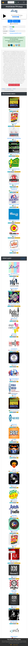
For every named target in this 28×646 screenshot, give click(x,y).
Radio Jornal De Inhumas (14, 169)
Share (10, 21)
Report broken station (14, 84)
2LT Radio (14, 439)
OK (11, 644)
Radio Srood (14, 424)
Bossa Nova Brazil (14, 108)
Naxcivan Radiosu (14, 288)
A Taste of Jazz (14, 620)
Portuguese (12, 31)
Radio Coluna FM (14, 235)
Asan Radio (14, 333)
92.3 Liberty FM (14, 273)
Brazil (11, 26)
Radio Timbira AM (14, 250)
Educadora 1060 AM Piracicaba (14, 138)
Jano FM (14, 470)
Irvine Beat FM (14, 348)
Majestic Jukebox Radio (14, 303)
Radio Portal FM (14, 636)
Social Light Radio (14, 363)
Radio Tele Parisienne (14, 378)
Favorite (16, 21)
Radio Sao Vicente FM (14, 183)
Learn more (15, 644)
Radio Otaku (14, 590)
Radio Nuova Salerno (14, 484)
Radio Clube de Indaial (14, 204)
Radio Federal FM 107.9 (14, 220)
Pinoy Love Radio (14, 530)
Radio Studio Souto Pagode (14, 153)
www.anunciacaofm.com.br (15, 33)
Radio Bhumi (14, 499)
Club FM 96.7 (14, 123)
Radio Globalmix (14, 455)
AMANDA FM (14, 189)
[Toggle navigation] (24, 2)
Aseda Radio (14, 515)
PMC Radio (14, 394)
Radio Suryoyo (14, 318)
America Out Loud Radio (14, 560)
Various (11, 28)
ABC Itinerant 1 (14, 605)
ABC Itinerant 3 (14, 576)
